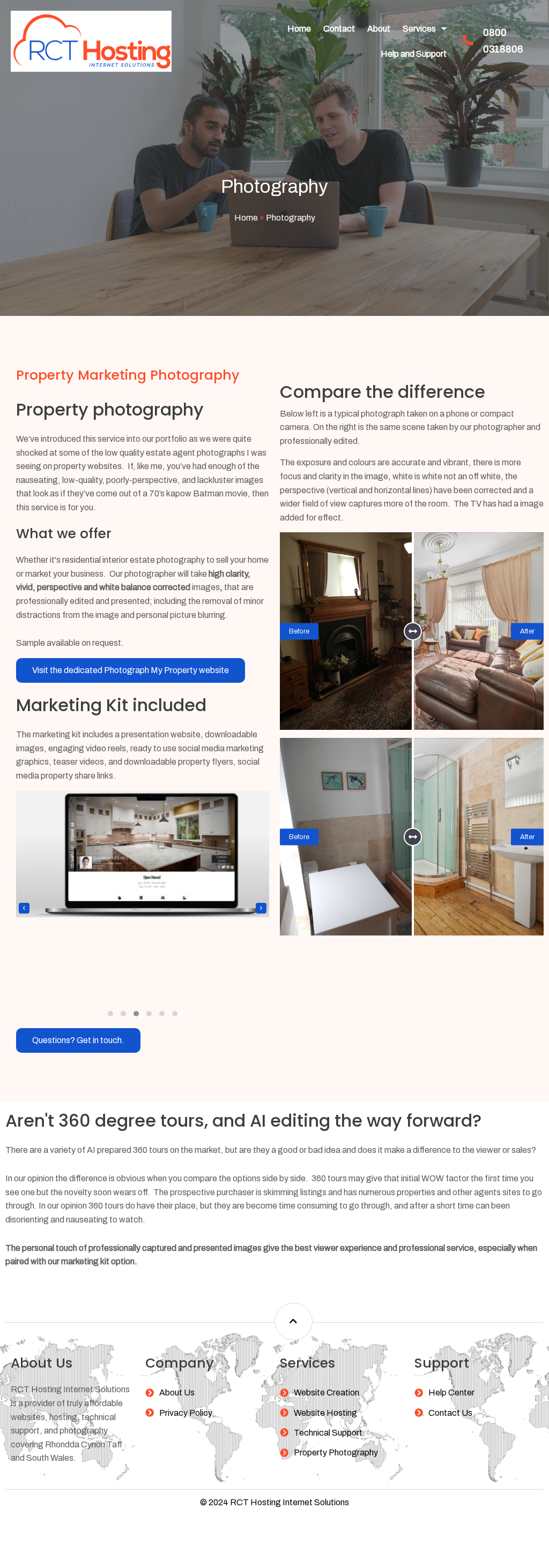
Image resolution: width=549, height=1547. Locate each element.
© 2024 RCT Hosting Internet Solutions (274, 1502)
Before (299, 631)
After (527, 631)
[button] (110, 1013)
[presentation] (24, 908)
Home (246, 217)
